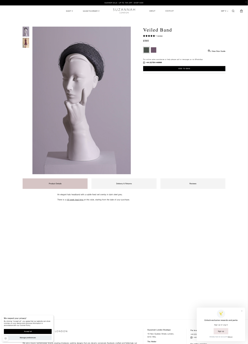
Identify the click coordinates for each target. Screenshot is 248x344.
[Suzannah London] (124, 10)
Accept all (28, 331)
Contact (169, 11)
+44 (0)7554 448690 (154, 62)
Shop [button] (68, 11)
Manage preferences (28, 338)
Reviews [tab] (192, 183)
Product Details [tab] (55, 183)
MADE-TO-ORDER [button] (90, 11)
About (152, 11)
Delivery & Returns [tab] (124, 183)
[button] (149, 36)
